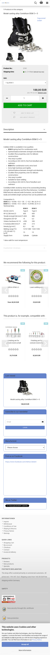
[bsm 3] (25, 34)
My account (8, 545)
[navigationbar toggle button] (47, 3)
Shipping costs (26, 577)
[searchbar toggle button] (35, 3)
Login (25, 427)
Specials (7, 566)
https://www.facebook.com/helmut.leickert (21, 462)
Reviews (7, 561)
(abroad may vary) (39, 72)
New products (9, 564)
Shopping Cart (9, 543)
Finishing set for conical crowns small (13, 342)
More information (25, 650)
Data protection (13, 618)
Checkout (7, 547)
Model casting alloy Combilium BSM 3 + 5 (25, 399)
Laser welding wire (36, 287)
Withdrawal (8, 524)
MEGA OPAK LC (13, 287)
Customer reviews (11, 248)
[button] (6, 98)
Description (8, 129)
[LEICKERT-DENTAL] (4, 3)
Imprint (6, 522)
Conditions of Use (10, 526)
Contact (6, 550)
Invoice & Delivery (10, 552)
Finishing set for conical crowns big (36, 342)
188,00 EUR (25, 404)
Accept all (25, 644)
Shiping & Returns (10, 529)
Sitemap (7, 533)
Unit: (5, 78)
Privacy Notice (37, 640)
